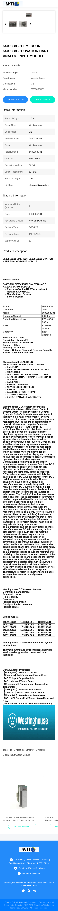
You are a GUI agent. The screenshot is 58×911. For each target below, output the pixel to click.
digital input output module (16, 755)
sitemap (22, 902)
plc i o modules (16, 750)
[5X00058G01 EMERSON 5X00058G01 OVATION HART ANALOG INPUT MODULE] (29, 15)
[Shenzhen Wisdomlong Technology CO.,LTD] (13, 4)
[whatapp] (23, 890)
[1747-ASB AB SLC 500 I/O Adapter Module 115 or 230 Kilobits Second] (22, 796)
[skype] (29, 890)
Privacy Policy (11, 902)
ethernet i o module (35, 750)
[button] (7, 801)
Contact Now (41, 99)
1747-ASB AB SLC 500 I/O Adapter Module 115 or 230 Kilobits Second (18, 818)
